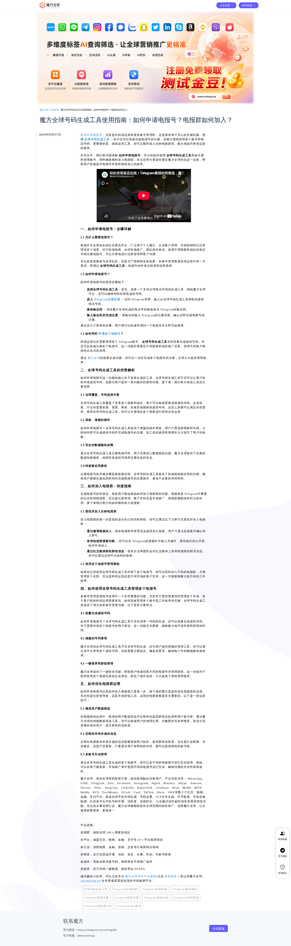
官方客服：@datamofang (78, 935)
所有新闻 (54, 109)
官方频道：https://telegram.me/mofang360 (90, 930)
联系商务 (171, 876)
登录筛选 (247, 5)
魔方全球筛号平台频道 (140, 876)
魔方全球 (44, 109)
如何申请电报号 (91, 135)
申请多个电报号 (109, 333)
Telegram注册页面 (107, 299)
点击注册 (225, 5)
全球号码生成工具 (96, 139)
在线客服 (219, 928)
